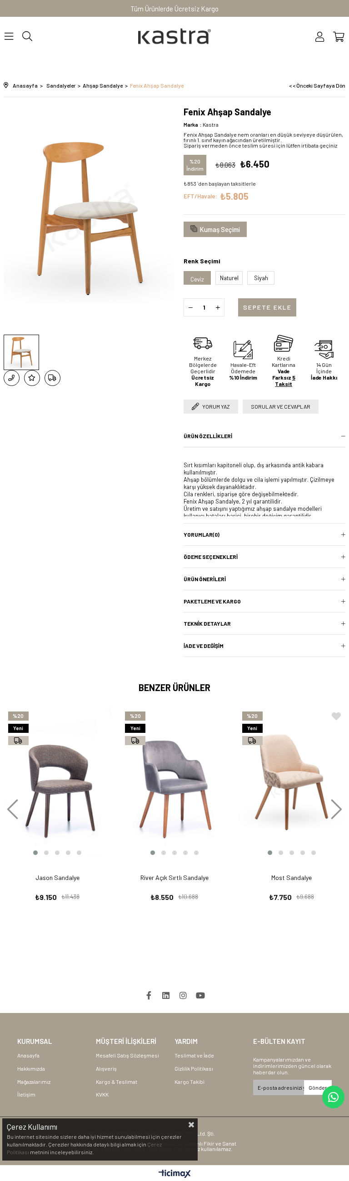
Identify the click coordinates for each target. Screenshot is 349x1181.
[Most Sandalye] (292, 782)
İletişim (26, 1094)
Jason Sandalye (57, 877)
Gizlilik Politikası (193, 1068)
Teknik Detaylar (207, 623)
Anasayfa (28, 1055)
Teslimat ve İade (194, 1055)
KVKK (102, 1094)
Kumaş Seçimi (219, 229)
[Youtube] (200, 995)
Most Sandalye (291, 877)
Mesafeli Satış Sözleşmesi (127, 1055)
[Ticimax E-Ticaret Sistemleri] (175, 1174)
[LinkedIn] (165, 995)
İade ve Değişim (204, 645)
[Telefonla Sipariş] (12, 378)
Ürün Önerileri (205, 579)
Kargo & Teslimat (116, 1081)
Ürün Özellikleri (208, 436)
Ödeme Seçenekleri (211, 556)
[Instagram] (183, 995)
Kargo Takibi (189, 1081)
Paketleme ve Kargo (212, 601)
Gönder (318, 1087)
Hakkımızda (31, 1068)
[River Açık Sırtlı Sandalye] (174, 782)
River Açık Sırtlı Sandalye (174, 877)
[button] (35, 852)
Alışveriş (106, 1068)
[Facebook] (148, 995)
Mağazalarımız (33, 1081)
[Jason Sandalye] (58, 782)
